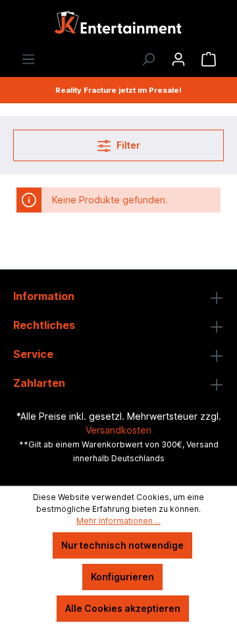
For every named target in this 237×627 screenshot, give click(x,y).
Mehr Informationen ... (118, 521)
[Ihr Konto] (178, 59)
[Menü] (28, 59)
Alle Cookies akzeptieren (122, 608)
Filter (127, 145)
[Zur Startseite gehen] (118, 26)
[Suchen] (148, 59)
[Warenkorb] (209, 59)
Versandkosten (118, 430)
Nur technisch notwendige (122, 545)
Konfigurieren (122, 576)
